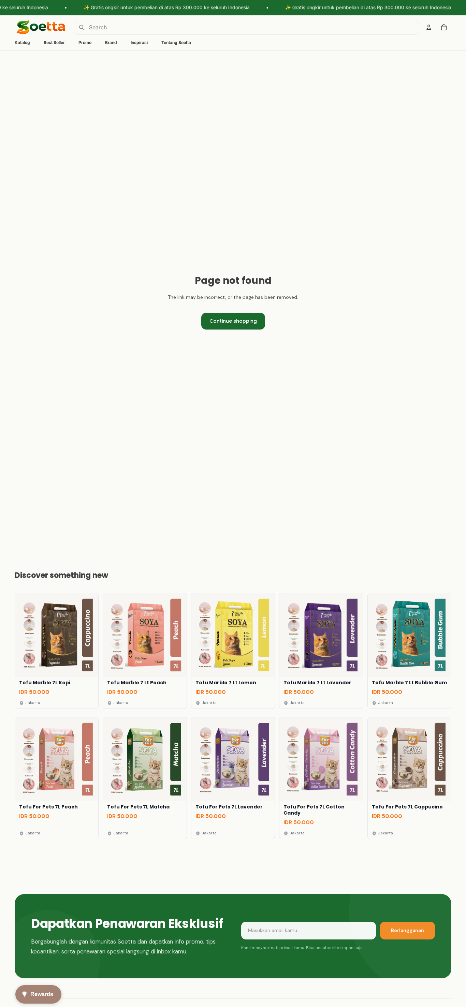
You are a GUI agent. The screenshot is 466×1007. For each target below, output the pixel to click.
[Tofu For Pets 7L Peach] (56, 778)
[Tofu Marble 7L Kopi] (56, 651)
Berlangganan (407, 930)
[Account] (428, 27)
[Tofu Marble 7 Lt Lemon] (233, 651)
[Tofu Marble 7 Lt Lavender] (321, 651)
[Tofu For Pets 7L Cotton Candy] (321, 778)
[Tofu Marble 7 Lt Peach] (144, 651)
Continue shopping (233, 321)
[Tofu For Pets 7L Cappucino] (409, 778)
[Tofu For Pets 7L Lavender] (233, 778)
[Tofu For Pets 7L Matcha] (144, 778)
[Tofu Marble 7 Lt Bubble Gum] (409, 651)
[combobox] (246, 27)
